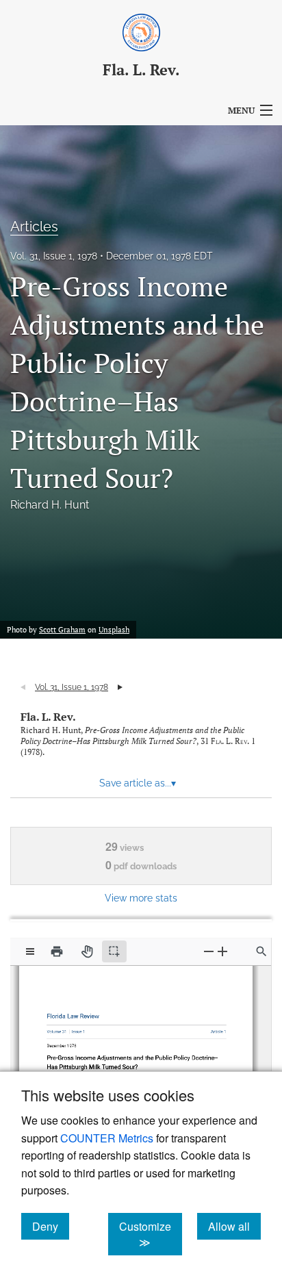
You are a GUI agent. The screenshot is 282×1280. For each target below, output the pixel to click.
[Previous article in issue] (22, 687)
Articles (34, 226)
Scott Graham (62, 630)
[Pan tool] (87, 951)
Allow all (234, 1226)
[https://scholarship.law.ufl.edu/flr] (75, 1013)
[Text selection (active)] (114, 951)
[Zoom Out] (209, 951)
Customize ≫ (150, 1234)
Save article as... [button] (137, 783)
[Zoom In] (222, 951)
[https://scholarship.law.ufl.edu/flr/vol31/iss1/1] (213, 1028)
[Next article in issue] (120, 687)
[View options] (30, 951)
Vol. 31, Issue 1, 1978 (53, 256)
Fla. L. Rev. (48, 716)
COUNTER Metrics (106, 1138)
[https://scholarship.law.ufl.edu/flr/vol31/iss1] (78, 1028)
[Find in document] (261, 951)
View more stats (141, 898)
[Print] (56, 951)
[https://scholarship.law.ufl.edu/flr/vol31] (59, 1028)
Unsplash (114, 630)
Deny (50, 1226)
